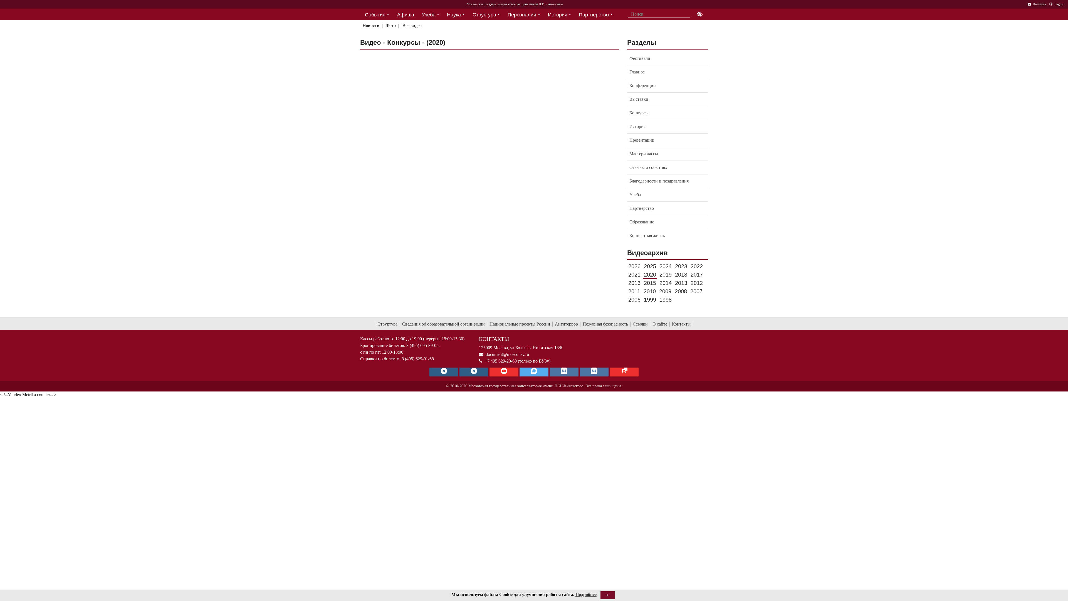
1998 (665, 300)
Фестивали (639, 58)
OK (608, 595)
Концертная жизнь (647, 235)
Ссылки (640, 324)
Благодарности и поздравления (659, 181)
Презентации (641, 140)
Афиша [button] (405, 15)
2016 (634, 283)
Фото (391, 25)
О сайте (659, 324)
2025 (650, 266)
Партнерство (641, 208)
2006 (634, 300)
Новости (370, 25)
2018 (681, 275)
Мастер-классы (643, 153)
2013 (681, 283)
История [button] (557, 15)
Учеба (635, 194)
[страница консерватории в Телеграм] (443, 372)
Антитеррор (566, 324)
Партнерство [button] (594, 15)
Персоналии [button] (522, 15)
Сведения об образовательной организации (443, 324)
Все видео (412, 25)
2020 (650, 275)
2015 (650, 283)
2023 (681, 266)
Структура (387, 324)
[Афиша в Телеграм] (624, 372)
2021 (634, 275)
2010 (650, 291)
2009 (665, 291)
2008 (681, 291)
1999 (650, 300)
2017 (697, 275)
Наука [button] (454, 15)
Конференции (642, 85)
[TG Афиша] (473, 372)
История (637, 126)
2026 (634, 266)
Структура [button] (484, 15)
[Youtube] (504, 372)
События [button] (375, 15)
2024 (665, 266)
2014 (665, 283)
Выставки (638, 99)
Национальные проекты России (520, 324)
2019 (665, 275)
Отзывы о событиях (648, 167)
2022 (697, 266)
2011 (634, 291)
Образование (641, 222)
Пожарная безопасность (605, 324)
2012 (697, 283)
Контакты (681, 324)
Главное (637, 72)
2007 (696, 291)
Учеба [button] (429, 15)
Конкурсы (639, 112)
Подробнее (586, 594)
